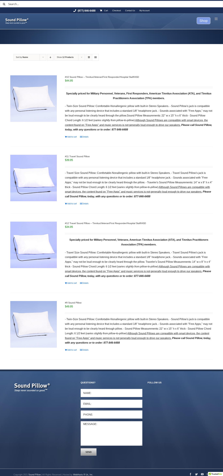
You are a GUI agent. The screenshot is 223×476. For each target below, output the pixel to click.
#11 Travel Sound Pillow (77, 156)
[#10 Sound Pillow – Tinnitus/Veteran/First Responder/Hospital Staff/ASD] (33, 98)
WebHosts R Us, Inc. (83, 474)
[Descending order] (50, 57)
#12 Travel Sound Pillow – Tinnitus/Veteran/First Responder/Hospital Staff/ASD (105, 223)
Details (85, 137)
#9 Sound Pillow (73, 302)
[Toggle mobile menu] (216, 19)
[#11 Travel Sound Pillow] (33, 178)
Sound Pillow (34, 474)
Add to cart (72, 137)
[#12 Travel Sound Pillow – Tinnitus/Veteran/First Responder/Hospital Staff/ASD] (33, 245)
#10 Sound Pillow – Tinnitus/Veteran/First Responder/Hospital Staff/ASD (102, 77)
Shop (203, 21)
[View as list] (95, 57)
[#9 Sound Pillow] (33, 324)
